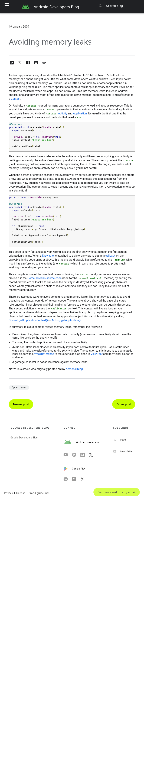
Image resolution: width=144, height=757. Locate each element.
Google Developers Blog (24, 437)
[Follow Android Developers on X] (93, 455)
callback (110, 255)
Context (15, 98)
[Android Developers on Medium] (84, 455)
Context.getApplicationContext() (28, 320)
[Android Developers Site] (70, 442)
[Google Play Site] (68, 468)
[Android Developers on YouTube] (68, 455)
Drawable (48, 255)
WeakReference (44, 354)
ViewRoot (97, 354)
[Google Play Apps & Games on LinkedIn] (68, 479)
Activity (62, 113)
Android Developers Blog (56, 6)
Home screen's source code (44, 278)
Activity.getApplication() (66, 320)
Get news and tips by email (117, 492)
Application (80, 113)
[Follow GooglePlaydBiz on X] (84, 479)
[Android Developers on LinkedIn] (76, 455)
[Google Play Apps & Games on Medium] (76, 479)
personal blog (74, 369)
